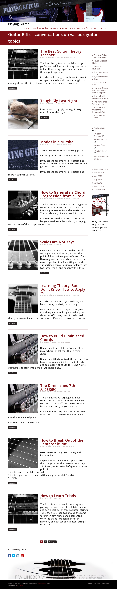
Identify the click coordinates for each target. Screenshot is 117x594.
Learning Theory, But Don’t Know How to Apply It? (62, 289)
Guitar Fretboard (98, 135)
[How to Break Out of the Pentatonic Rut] (23, 439)
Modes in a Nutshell (58, 141)
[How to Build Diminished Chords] (23, 335)
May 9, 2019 (45, 446)
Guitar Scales (57, 198)
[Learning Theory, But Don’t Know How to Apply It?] (23, 285)
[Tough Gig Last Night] (23, 100)
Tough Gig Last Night (58, 100)
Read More (12, 88)
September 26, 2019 (48, 57)
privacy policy (105, 583)
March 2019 (99, 186)
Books (53, 28)
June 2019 (98, 176)
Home (26, 28)
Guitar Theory (61, 57)
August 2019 (99, 172)
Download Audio (40, 28)
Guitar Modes (58, 144)
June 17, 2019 (46, 244)
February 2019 (100, 189)
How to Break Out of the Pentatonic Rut (61, 442)
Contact (90, 583)
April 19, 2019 (46, 498)
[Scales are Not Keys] (23, 241)
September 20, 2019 (48, 103)
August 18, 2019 (46, 144)
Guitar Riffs (82, 28)
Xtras (93, 28)
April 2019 (98, 183)
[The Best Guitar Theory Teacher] (23, 50)
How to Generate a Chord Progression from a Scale (62, 194)
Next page (52, 542)
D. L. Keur (20, 585)
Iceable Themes (42, 583)
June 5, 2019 (45, 391)
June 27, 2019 (46, 198)
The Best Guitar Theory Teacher (60, 53)
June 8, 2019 (45, 342)
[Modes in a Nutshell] (23, 141)
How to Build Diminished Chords (62, 337)
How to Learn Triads (58, 495)
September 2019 (101, 169)
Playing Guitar (70, 57)
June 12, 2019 (46, 295)
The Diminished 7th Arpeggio (57, 387)
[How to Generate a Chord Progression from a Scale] (23, 191)
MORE (103, 28)
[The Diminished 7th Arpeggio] (23, 385)
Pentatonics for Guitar (58, 446)
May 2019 (98, 179)
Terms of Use (96, 583)
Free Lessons (66, 28)
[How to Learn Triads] (23, 495)
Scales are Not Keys (57, 241)
